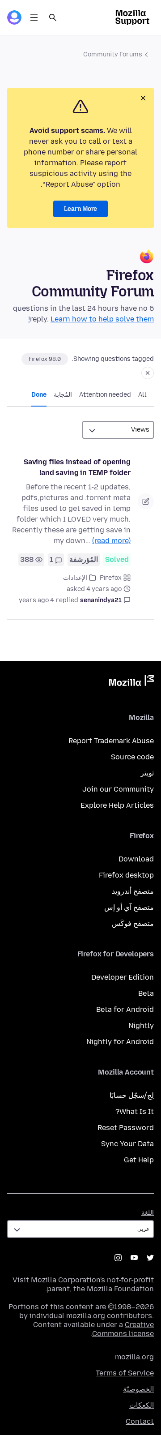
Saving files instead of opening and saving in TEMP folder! (77, 467)
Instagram (118, 1257)
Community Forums (112, 54)
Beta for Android (125, 1009)
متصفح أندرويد (133, 891)
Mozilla (131, 682)
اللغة (147, 1213)
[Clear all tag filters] (147, 373)
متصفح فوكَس (133, 923)
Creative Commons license (123, 1329)
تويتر (147, 773)
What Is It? (134, 1111)
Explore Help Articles (117, 805)
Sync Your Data (127, 1143)
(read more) (111, 540)
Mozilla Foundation (120, 1289)
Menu (34, 17)
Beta (146, 993)
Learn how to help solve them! (91, 319)
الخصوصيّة (138, 1389)
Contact (140, 1421)
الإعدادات (75, 578)
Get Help (139, 1160)
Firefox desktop (126, 875)
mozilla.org (134, 1357)
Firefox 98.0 (45, 359)
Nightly (141, 1025)
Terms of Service (125, 1373)
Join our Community (118, 789)
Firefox (111, 578)
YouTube (134, 1257)
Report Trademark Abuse (111, 741)
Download (136, 859)
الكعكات (141, 1405)
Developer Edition (122, 977)
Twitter (150, 1257)
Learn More (80, 209)
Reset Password (125, 1127)
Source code (132, 757)
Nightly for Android (120, 1041)
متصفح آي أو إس (129, 907)
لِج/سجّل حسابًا (132, 1095)
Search (53, 17)
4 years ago (36, 600)
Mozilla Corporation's (68, 1280)
